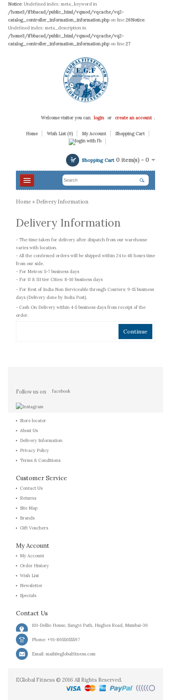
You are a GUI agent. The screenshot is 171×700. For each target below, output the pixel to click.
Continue (135, 331)
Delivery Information (62, 201)
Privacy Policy (34, 450)
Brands (27, 518)
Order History (34, 565)
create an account (133, 117)
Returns (28, 498)
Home (32, 133)
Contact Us (31, 488)
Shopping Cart (130, 133)
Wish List (29, 575)
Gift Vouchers (34, 528)
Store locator (33, 420)
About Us (29, 430)
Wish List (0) (60, 133)
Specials (28, 595)
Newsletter (31, 585)
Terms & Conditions (40, 460)
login (99, 117)
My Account (94, 133)
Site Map (28, 508)
